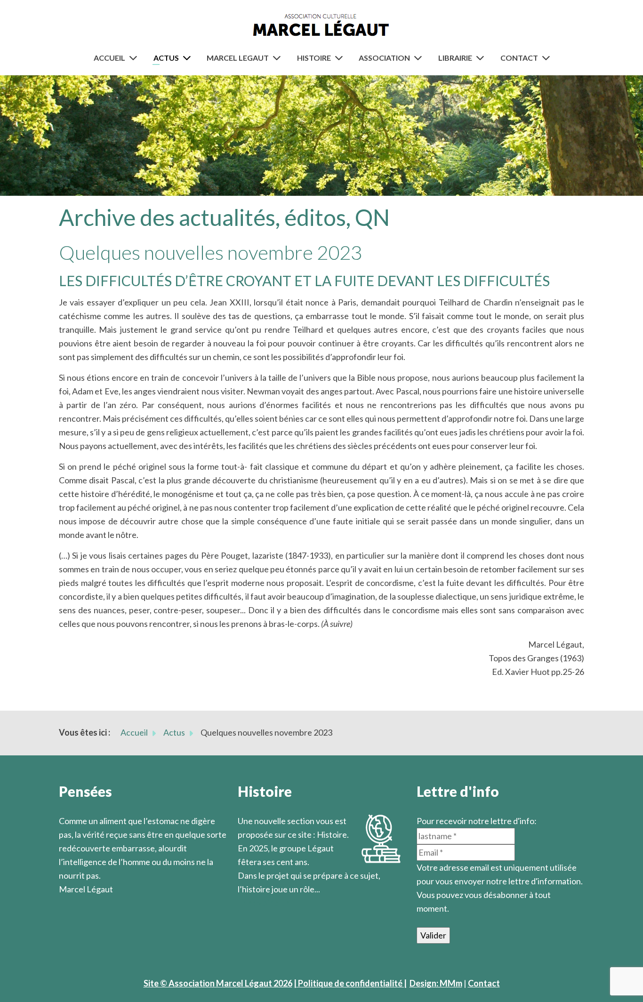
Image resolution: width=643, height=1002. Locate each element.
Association (384, 57)
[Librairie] (482, 57)
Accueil (109, 57)
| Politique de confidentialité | (350, 983)
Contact (519, 57)
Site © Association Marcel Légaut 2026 (218, 983)
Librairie (455, 57)
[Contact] (548, 57)
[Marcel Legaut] (279, 57)
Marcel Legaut (238, 57)
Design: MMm (436, 983)
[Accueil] (135, 57)
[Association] (420, 57)
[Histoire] (341, 57)
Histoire (314, 57)
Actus (166, 57)
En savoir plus (264, 903)
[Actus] (189, 57)
